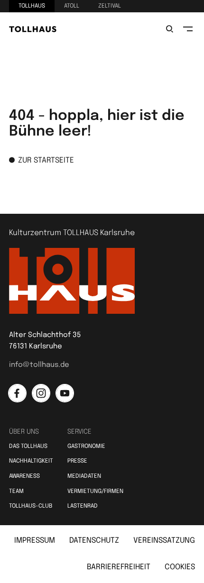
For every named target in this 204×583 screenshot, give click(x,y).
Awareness (24, 476)
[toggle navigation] (188, 29)
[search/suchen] (170, 29)
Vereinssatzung (164, 541)
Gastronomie (86, 446)
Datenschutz (94, 541)
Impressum (34, 541)
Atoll (71, 6)
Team (16, 491)
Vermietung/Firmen (95, 491)
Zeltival (109, 6)
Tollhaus (32, 6)
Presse (77, 461)
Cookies (180, 567)
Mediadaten (84, 476)
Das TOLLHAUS (28, 446)
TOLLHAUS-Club (30, 506)
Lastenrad (82, 506)
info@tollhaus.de (39, 365)
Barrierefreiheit (118, 567)
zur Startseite (46, 160)
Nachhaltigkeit (31, 461)
